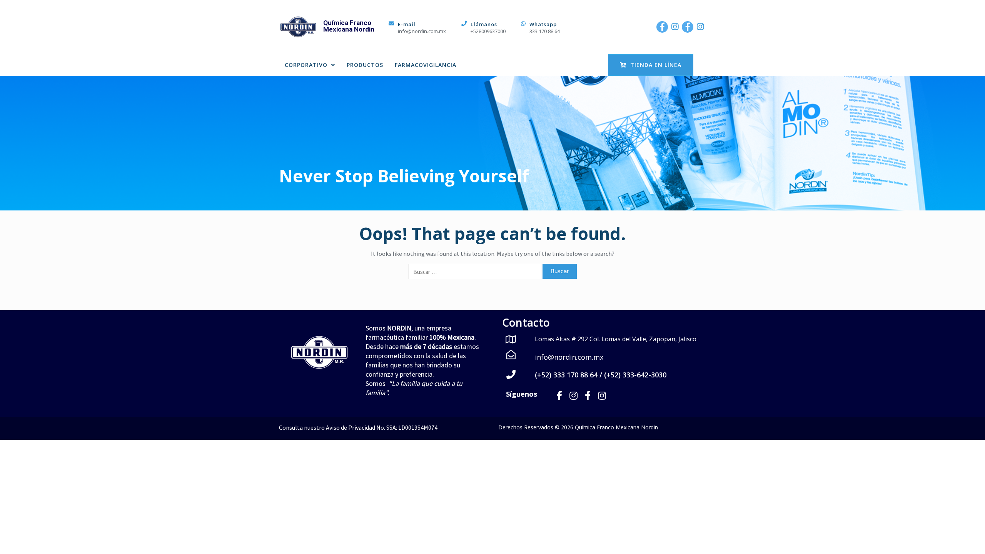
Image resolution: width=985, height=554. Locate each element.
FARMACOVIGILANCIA (425, 64)
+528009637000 (488, 31)
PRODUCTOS (365, 64)
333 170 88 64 (544, 31)
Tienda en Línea (655, 64)
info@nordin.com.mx (422, 31)
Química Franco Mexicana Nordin (348, 26)
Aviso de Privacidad (350, 427)
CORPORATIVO (306, 64)
